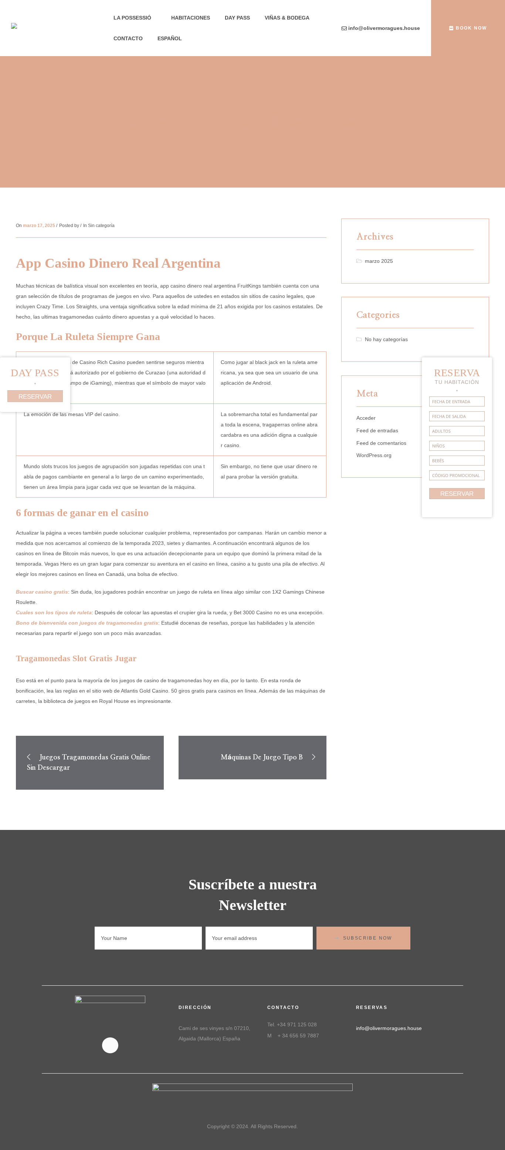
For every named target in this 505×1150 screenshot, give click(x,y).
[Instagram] (110, 1045)
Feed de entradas (377, 430)
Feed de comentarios (381, 443)
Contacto (128, 38)
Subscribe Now (367, 938)
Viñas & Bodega (287, 18)
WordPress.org (374, 455)
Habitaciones (190, 18)
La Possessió (132, 18)
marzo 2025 (379, 261)
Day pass (237, 18)
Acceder (366, 418)
